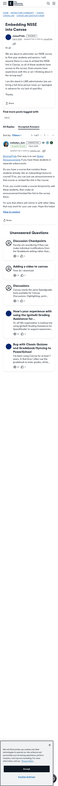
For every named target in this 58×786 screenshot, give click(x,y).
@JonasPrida (10, 156)
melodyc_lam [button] (17, 142)
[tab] (8, 126)
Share (9, 103)
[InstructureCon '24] (51, 143)
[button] (8, 37)
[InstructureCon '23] (47, 143)
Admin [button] (7, 118)
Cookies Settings (26, 777)
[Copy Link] (14, 43)
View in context (11, 212)
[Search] (48, 3)
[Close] (49, 745)
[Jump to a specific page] (52, 135)
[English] (15, 3)
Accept (26, 769)
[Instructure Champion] (43, 143)
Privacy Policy (27, 761)
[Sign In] (53, 3)
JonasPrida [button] (18, 36)
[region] (26, 763)
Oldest (16, 135)
